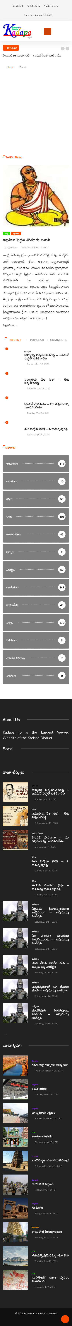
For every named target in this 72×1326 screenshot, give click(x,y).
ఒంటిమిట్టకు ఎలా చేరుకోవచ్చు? (50, 1160)
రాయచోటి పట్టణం (43, 1184)
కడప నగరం (39, 1088)
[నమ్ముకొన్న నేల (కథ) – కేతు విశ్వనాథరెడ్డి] (15, 816)
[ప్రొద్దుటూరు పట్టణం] (15, 1113)
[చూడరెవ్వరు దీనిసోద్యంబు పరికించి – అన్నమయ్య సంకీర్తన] (15, 1013)
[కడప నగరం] (15, 1089)
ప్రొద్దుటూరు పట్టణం (43, 1112)
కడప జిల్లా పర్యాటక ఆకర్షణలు (50, 1065)
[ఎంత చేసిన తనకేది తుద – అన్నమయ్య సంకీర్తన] (15, 965)
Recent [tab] (15, 339)
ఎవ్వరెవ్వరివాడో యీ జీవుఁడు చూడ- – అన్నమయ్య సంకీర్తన (50, 988)
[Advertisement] (36, 121)
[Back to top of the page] (65, 1320)
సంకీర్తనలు (35, 904)
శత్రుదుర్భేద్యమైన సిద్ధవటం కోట (50, 1255)
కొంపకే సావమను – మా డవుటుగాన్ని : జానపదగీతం (46, 405)
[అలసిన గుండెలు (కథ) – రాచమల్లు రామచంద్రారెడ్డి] (15, 887)
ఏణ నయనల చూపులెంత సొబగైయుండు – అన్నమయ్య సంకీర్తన (50, 939)
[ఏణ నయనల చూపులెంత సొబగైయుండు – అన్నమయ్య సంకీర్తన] (15, 938)
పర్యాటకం (35, 1061)
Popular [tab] (37, 339)
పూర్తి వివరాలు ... (10, 325)
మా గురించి (18, 5)
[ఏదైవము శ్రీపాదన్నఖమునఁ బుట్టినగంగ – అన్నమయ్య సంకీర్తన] (15, 911)
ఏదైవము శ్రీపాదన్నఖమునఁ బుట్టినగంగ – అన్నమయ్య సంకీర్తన (50, 912)
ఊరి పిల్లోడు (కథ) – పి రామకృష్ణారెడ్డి (46, 429)
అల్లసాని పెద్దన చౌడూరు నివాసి (26, 240)
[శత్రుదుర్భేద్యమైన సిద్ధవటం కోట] (15, 1256)
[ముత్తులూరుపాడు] (15, 1137)
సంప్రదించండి (33, 5)
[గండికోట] (15, 1208)
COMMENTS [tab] (58, 339)
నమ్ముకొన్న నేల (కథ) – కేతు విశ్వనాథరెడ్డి (46, 381)
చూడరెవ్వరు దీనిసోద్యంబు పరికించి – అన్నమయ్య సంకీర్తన (50, 1014)
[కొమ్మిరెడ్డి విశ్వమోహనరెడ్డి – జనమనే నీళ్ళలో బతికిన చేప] (15, 792)
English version (51, 5)
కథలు (26, 375)
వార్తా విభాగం (11, 247)
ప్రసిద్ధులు (27, 351)
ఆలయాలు (35, 1227)
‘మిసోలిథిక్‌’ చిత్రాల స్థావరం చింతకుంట (50, 1279)
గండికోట (37, 1208)
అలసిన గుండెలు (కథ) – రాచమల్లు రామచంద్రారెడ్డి (50, 887)
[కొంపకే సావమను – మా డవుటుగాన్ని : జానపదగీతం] (15, 840)
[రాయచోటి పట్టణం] (15, 1185)
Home (10, 67)
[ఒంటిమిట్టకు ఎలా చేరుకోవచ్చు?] (15, 1161)
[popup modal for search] (68, 31)
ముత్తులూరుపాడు (42, 1136)
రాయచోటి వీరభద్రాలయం (47, 1231)
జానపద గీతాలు (29, 400)
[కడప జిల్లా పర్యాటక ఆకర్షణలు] (15, 1065)
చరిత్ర (6, 233)
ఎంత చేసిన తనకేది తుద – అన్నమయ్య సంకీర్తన (50, 965)
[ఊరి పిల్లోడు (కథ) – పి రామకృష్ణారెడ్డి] (15, 864)
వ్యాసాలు (16, 233)
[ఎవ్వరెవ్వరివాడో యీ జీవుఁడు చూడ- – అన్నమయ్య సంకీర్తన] (15, 989)
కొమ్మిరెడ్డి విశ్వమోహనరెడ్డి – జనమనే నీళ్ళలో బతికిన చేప (32, 55)
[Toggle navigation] (47, 31)
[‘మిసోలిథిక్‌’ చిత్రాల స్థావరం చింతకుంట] (15, 1280)
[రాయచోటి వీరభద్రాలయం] (15, 1232)
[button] (63, 48)
